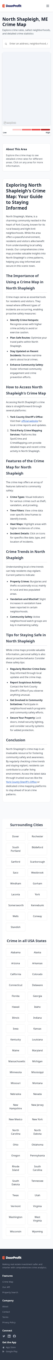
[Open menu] (48, 6)
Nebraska (15, 1094)
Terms (5, 1317)
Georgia (37, 996)
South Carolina (37, 1168)
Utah (37, 1195)
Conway (37, 916)
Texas (16, 1195)
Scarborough (37, 861)
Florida (15, 996)
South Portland (15, 849)
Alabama (15, 952)
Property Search (10, 1292)
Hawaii (15, 1006)
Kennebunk (37, 905)
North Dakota (37, 1132)
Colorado (37, 974)
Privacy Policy (8, 1322)
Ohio (15, 1144)
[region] (26, 88)
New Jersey (37, 1105)
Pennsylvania (37, 1155)
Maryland (37, 1050)
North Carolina (15, 1132)
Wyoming (37, 1231)
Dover (15, 836)
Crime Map (7, 1281)
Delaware (37, 985)
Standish (15, 927)
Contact (6, 1311)
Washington (15, 1217)
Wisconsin (15, 1231)
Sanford (15, 861)
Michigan (37, 1061)
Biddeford (37, 847)
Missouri (15, 1083)
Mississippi (37, 1072)
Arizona (15, 963)
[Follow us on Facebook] (14, 1336)
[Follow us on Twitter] (3, 1336)
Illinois (15, 1017)
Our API (6, 1287)
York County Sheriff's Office (21, 782)
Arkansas (37, 963)
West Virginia (37, 1218)
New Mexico (15, 1119)
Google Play (11, 1351)
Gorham (37, 883)
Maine (15, 1050)
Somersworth (16, 905)
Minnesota (16, 1072)
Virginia (37, 1206)
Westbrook (37, 872)
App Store (11, 1347)
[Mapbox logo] (9, 123)
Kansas (37, 1028)
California (15, 974)
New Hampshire (15, 1106)
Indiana (37, 1017)
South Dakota (16, 1182)
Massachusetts (16, 1061)
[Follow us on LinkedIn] (9, 1336)
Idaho (37, 1006)
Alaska (37, 952)
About (5, 1306)
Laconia (15, 894)
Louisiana (37, 1039)
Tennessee (37, 1180)
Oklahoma (37, 1144)
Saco (15, 872)
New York (37, 1119)
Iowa (15, 1028)
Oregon (15, 1155)
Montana (37, 1083)
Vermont (16, 1206)
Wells (16, 916)
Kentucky (15, 1039)
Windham (15, 883)
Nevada (37, 1094)
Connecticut (15, 985)
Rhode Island (15, 1168)
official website (29, 421)
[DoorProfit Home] (11, 6)
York (37, 894)
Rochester (37, 836)
